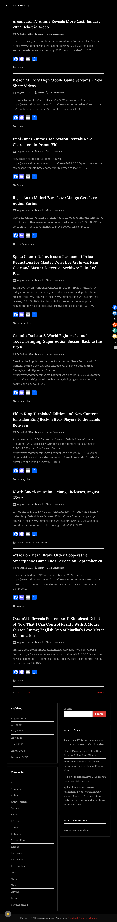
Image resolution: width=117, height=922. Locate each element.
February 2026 (19, 757)
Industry (16, 833)
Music (14, 885)
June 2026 (17, 731)
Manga (32, 243)
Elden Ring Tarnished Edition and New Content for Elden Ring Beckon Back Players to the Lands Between (56, 419)
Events (15, 814)
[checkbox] (8, 914)
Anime (20, 67)
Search (68, 708)
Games (20, 126)
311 (29, 692)
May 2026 (17, 737)
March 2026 (18, 750)
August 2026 (18, 718)
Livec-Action (18, 866)
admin (41, 33)
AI (12, 782)
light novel (17, 853)
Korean (15, 846)
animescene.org (17, 5)
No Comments (56, 34)
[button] (114, 307)
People (15, 898)
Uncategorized (24, 323)
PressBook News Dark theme (82, 918)
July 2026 (16, 724)
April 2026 (17, 744)
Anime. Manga (19, 801)
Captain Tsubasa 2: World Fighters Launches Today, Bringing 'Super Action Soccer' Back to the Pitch (57, 341)
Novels (44, 542)
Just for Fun (18, 840)
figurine (15, 820)
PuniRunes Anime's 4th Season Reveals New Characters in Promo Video (83, 766)
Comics (15, 808)
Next (99, 692)
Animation (17, 788)
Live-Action (22, 243)
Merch (14, 878)
